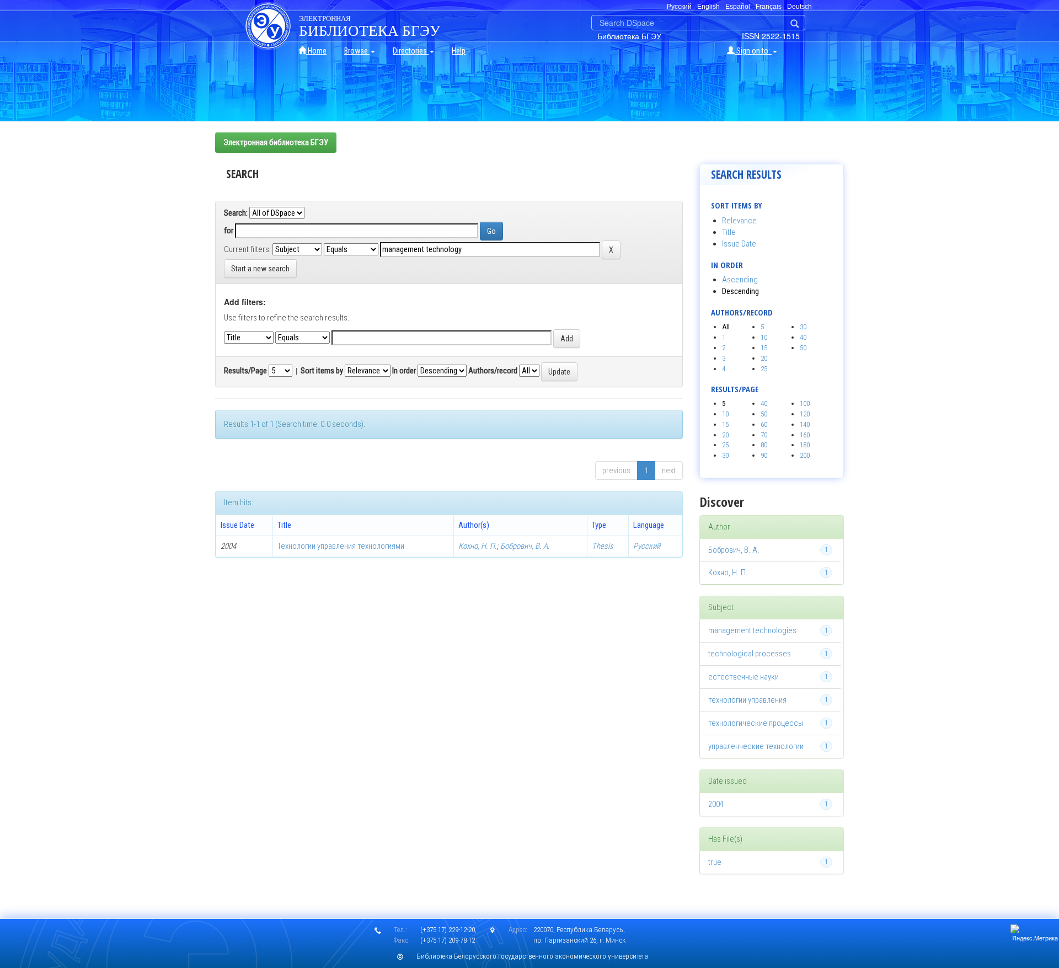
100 (805, 403)
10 (764, 337)
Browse (357, 50)
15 (764, 348)
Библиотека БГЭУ (629, 35)
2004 (716, 804)
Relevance (739, 221)
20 (764, 358)
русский (679, 6)
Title (729, 232)
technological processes (749, 654)
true (714, 862)
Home (316, 50)
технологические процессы (755, 723)
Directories (411, 50)
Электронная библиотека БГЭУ (275, 142)
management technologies (752, 630)
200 (805, 455)
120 (805, 414)
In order (404, 371)
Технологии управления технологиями (340, 546)
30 (803, 327)
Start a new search (260, 268)
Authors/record (492, 371)
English (708, 6)
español (737, 6)
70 (764, 435)
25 (764, 369)
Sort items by (322, 371)
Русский (646, 546)
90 (764, 455)
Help (459, 50)
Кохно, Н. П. (477, 546)
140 (805, 424)
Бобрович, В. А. (525, 546)
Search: (236, 213)
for (228, 231)
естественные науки (743, 677)
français (769, 6)
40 (803, 337)
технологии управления (747, 700)
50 (803, 348)
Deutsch (799, 6)
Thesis (602, 546)
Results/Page (245, 371)
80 (764, 445)
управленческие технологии (756, 746)
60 (764, 424)
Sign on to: (753, 50)
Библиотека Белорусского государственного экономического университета (532, 956)
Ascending (740, 280)
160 (805, 435)
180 (805, 445)
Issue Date (739, 244)
